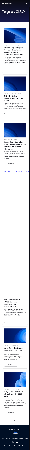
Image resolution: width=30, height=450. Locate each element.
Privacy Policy (8, 446)
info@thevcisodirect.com (19, 438)
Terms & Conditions (20, 446)
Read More (11, 69)
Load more (15, 421)
